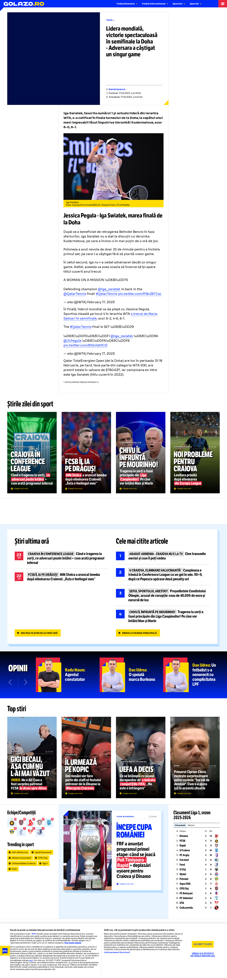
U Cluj (183, 869)
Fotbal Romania (126, 3)
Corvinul (184, 860)
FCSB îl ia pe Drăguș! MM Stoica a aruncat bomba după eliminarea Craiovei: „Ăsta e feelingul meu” (86, 452)
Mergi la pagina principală (139, 633)
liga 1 (45, 863)
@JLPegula (72, 341)
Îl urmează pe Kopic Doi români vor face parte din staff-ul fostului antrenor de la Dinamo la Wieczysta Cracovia (86, 757)
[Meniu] (222, 3)
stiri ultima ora (20, 852)
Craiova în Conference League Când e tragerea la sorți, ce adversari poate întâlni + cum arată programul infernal (32, 452)
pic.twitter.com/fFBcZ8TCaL (140, 294)
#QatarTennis (106, 294)
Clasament (180, 825)
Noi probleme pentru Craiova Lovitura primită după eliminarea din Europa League (195, 452)
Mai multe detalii (72, 943)
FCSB (182, 840)
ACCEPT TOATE (203, 944)
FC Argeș (184, 855)
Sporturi (177, 3)
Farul (182, 864)
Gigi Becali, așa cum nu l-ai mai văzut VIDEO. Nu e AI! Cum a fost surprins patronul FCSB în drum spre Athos (32, 757)
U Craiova (185, 850)
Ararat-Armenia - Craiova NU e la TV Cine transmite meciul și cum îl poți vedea (163, 556)
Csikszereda (186, 907)
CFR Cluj (42, 857)
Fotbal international (153, 3)
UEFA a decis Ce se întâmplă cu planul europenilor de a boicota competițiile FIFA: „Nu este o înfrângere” (140, 757)
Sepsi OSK (185, 883)
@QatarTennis (74, 294)
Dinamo (184, 836)
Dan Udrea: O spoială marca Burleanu (131, 675)
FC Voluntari (186, 898)
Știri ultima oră (32, 541)
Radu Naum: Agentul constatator (68, 675)
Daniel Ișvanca (117, 89)
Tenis (109, 20)
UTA (182, 903)
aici (31, 960)
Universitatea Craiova (23, 863)
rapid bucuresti (43, 852)
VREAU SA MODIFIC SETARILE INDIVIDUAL (202, 954)
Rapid (183, 845)
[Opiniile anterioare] (10, 682)
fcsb (14, 869)
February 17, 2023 (101, 302)
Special (194, 3)
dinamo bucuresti (21, 857)
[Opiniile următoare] (25, 682)
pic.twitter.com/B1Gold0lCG (85, 345)
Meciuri (191, 825)
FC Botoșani (186, 893)
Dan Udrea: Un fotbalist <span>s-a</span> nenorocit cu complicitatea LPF (195, 675)
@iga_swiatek (109, 289)
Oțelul (183, 874)
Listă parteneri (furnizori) (117, 952)
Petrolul (184, 879)
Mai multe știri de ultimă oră (39, 633)
